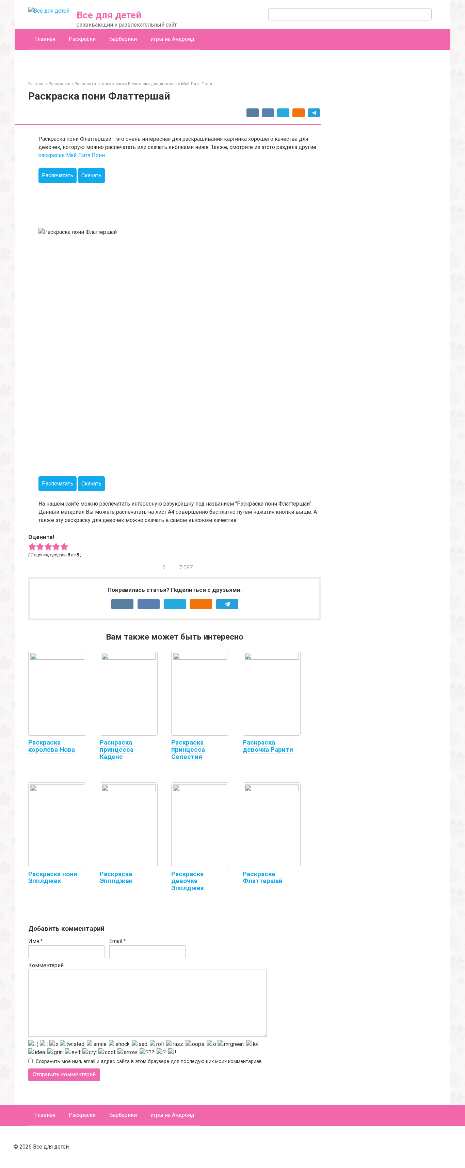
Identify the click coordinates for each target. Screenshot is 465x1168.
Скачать (91, 175)
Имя (35, 941)
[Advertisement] (162, 201)
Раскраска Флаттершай (263, 877)
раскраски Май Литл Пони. (72, 155)
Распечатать (57, 175)
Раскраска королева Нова (51, 745)
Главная (45, 39)
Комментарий (46, 965)
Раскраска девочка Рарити (268, 745)
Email (117, 941)
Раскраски (82, 39)
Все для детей (109, 15)
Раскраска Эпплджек (116, 877)
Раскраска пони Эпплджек (52, 877)
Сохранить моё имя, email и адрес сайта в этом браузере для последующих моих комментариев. (149, 1061)
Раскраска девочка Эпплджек (187, 881)
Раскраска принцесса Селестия (188, 749)
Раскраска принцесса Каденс (116, 749)
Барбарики (123, 39)
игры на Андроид (172, 39)
